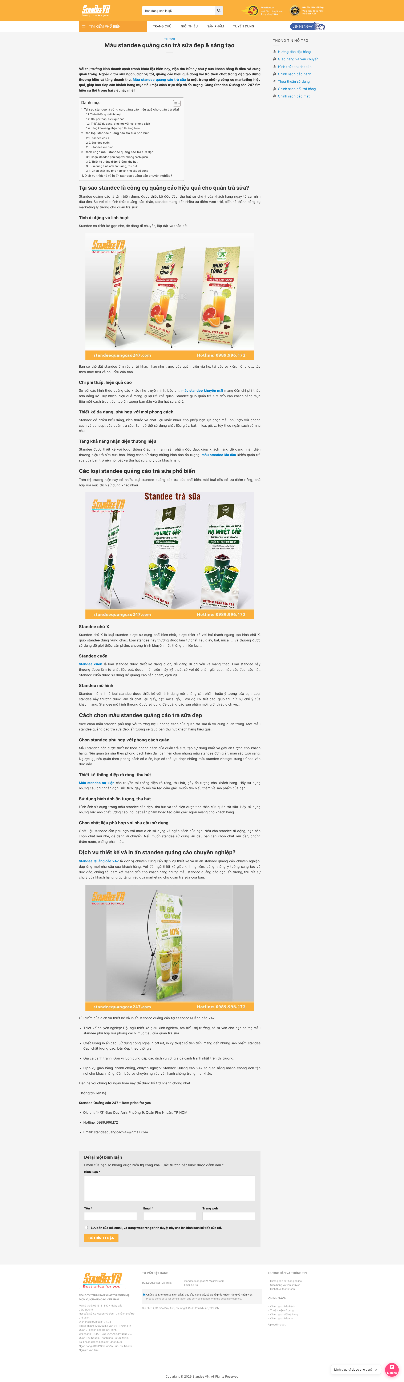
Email (148, 1208)
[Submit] (219, 10)
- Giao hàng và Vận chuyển (284, 1284)
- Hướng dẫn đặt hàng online (285, 1280)
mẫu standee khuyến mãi (202, 390)
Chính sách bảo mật (293, 96)
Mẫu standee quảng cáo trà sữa (159, 79)
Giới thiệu (189, 26)
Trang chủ (162, 26)
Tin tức (169, 39)
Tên (88, 1208)
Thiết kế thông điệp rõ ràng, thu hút (115, 161)
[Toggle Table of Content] (174, 103)
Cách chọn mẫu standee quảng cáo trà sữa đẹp (119, 152)
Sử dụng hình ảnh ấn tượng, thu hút (114, 166)
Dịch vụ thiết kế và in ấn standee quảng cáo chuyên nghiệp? (128, 175)
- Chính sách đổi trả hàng (283, 1314)
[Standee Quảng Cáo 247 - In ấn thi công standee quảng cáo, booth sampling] (107, 10)
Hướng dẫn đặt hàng (294, 52)
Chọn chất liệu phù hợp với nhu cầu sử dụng (120, 170)
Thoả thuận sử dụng (293, 81)
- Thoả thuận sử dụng (281, 1310)
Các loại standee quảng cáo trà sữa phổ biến (117, 133)
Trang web (210, 1208)
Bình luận (92, 1172)
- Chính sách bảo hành (281, 1306)
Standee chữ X (100, 138)
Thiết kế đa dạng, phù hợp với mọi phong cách (120, 123)
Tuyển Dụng (243, 26)
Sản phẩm (215, 26)
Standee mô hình (102, 147)
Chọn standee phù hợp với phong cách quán (119, 157)
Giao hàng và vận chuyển (297, 59)
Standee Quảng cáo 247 (99, 861)
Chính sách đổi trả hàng (296, 89)
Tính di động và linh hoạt (105, 114)
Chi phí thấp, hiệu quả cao (107, 119)
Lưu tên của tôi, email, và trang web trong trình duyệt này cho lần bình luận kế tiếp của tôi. (156, 1227)
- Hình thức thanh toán (281, 1288)
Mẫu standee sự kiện (96, 783)
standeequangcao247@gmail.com (202, 1280)
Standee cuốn (101, 142)
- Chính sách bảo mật (281, 1318)
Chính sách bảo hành (294, 74)
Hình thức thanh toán (294, 67)
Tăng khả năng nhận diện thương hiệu (115, 128)
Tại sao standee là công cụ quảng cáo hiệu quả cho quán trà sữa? (131, 109)
